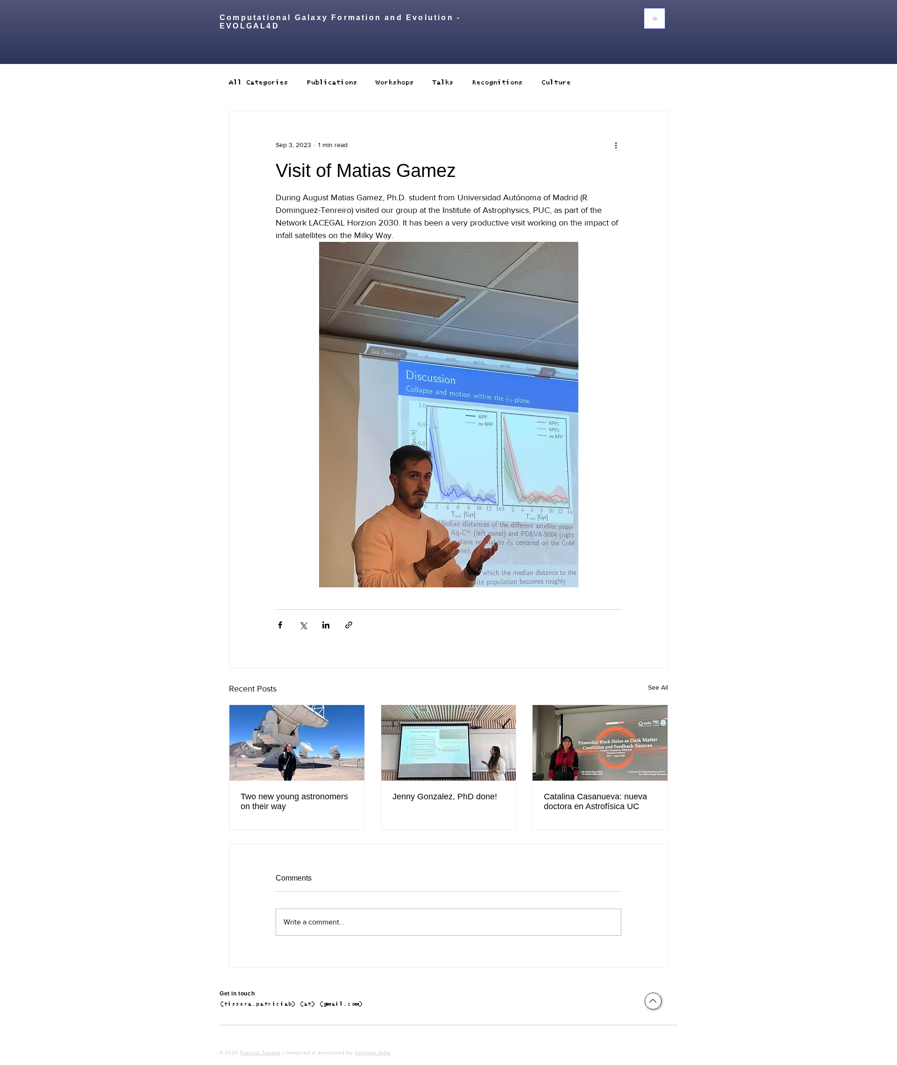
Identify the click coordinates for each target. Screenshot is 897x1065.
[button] (654, 18)
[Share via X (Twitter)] (303, 625)
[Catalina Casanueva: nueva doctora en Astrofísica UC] (600, 743)
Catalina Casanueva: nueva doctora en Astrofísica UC (595, 801)
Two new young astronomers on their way (294, 801)
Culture (555, 82)
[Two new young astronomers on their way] (296, 743)
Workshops (394, 82)
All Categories (258, 82)
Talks (442, 82)
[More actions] (615, 144)
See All (658, 687)
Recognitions (497, 82)
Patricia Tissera (260, 1052)
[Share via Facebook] (280, 625)
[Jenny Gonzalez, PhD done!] (448, 743)
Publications (331, 82)
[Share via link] (348, 625)
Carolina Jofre (373, 1052)
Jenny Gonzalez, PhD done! (444, 796)
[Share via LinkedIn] (325, 625)
